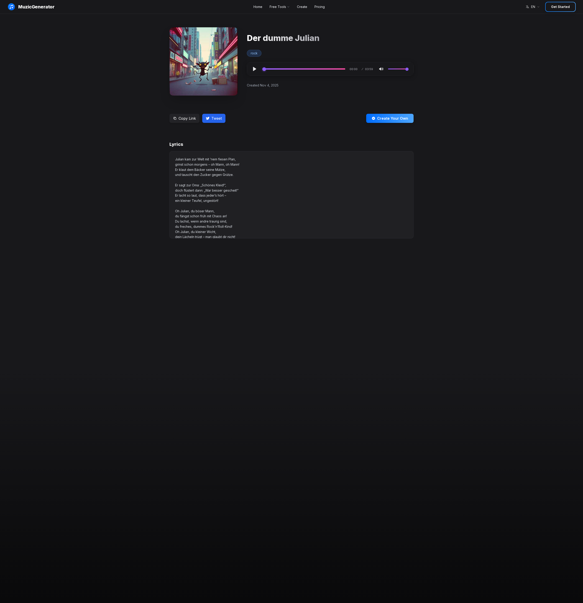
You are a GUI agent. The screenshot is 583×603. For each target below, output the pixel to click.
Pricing (320, 7)
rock (254, 53)
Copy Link (187, 118)
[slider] (303, 69)
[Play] (254, 69)
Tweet (216, 118)
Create (302, 7)
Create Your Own (392, 118)
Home (257, 7)
